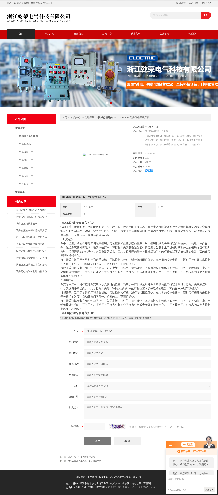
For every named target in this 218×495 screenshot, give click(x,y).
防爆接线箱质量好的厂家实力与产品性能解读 (31, 260)
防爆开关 (89, 117)
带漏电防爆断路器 (28, 136)
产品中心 (49, 33)
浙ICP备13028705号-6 (143, 487)
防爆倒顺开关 (26, 152)
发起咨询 (209, 490)
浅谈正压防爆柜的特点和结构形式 (31, 266)
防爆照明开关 (26, 184)
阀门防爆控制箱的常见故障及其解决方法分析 (31, 212)
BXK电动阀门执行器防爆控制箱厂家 (84, 461)
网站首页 (80, 477)
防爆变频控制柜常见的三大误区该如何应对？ (31, 232)
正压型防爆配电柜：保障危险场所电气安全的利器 (31, 239)
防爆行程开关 (26, 176)
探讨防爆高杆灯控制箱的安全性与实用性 (31, 253)
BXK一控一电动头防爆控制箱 (81, 457)
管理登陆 (148, 483)
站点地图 (136, 483)
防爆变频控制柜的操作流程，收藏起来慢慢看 (31, 246)
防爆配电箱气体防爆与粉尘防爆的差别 (31, 273)
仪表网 (125, 483)
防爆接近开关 (26, 160)
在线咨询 (164, 33)
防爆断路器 (25, 144)
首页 (21, 33)
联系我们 (206, 3)
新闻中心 (107, 33)
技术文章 (135, 33)
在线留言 (193, 3)
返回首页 (181, 3)
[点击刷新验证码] (117, 426)
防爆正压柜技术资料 (26, 223)
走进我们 (78, 33)
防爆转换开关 (26, 168)
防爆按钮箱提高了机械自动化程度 (31, 219)
